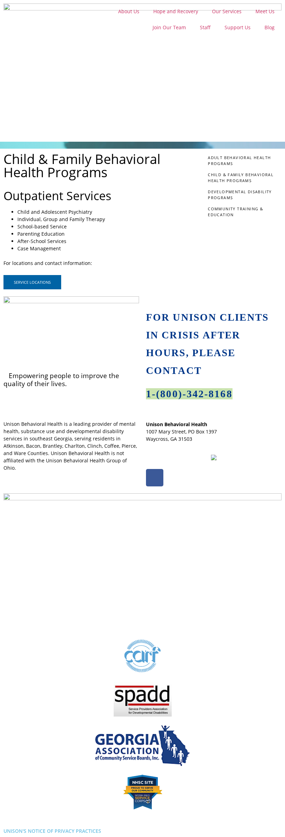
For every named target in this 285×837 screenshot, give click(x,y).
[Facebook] (154, 477)
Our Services (227, 11)
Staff (205, 27)
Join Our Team (169, 27)
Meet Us (265, 11)
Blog (269, 27)
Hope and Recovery (175, 11)
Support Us (238, 27)
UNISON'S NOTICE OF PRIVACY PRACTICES (52, 831)
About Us (128, 11)
